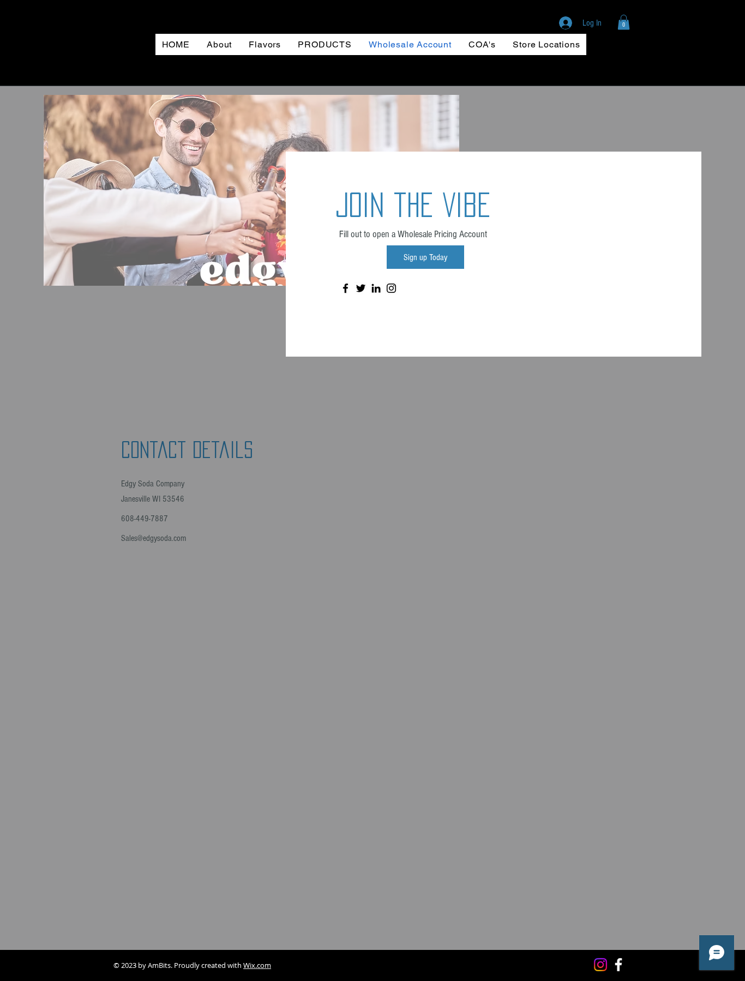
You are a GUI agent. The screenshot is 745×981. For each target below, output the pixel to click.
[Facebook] (345, 288)
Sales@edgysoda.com (153, 538)
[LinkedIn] (376, 288)
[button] (623, 22)
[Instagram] (391, 288)
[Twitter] (361, 288)
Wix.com (257, 965)
